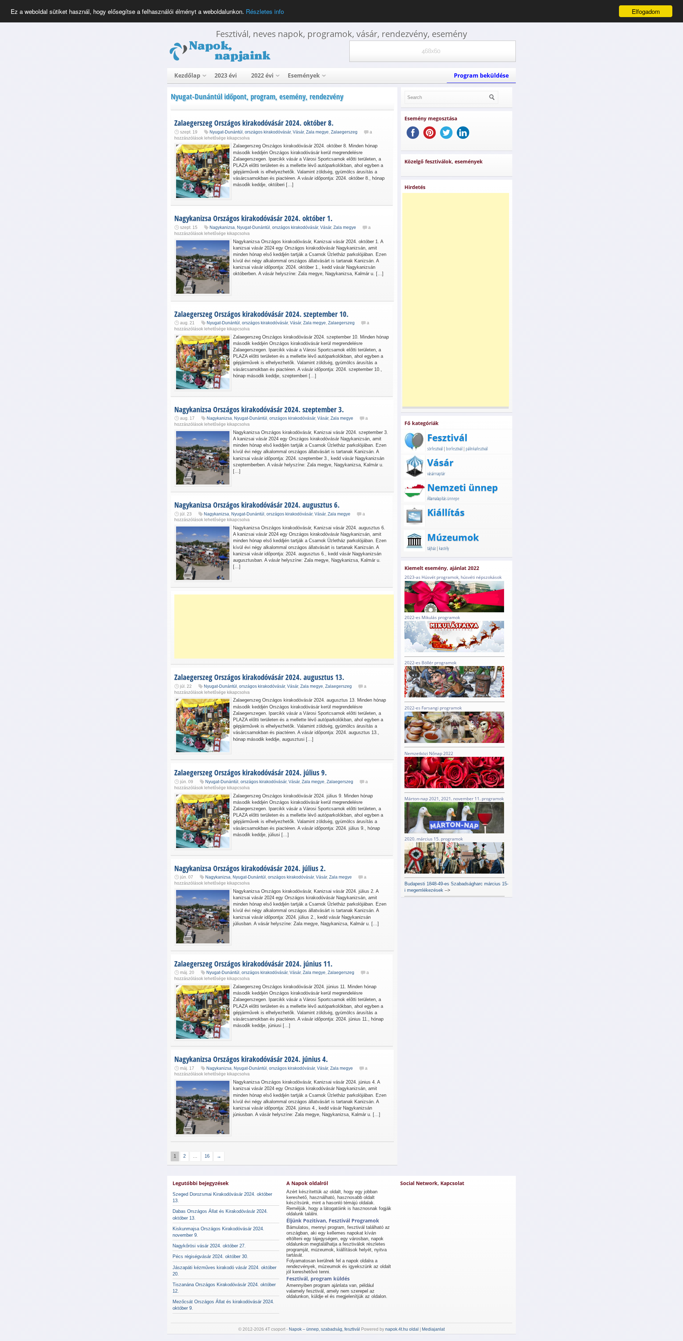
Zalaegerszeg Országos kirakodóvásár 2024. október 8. (254, 123)
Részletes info (265, 11)
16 (207, 1156)
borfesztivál (454, 448)
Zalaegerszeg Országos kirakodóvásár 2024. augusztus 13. (259, 677)
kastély (444, 548)
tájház (431, 548)
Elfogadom (646, 11)
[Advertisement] (288, 626)
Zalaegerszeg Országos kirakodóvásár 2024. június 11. (253, 964)
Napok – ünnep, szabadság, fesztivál (324, 1329)
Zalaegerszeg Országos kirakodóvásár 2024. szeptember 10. (261, 314)
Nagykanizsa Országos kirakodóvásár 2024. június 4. (251, 1059)
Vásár (298, 132)
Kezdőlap (187, 75)
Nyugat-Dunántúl (226, 132)
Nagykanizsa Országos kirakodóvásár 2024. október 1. (253, 218)
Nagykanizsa (222, 227)
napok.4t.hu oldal (402, 1329)
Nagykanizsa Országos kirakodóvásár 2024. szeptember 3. (259, 409)
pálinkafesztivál (477, 448)
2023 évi (226, 75)
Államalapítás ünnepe (443, 498)
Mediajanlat (433, 1329)
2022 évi (262, 75)
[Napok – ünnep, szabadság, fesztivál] (220, 60)
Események (304, 75)
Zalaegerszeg (344, 132)
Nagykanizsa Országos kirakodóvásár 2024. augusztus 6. (257, 505)
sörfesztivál (435, 448)
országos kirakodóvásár (268, 132)
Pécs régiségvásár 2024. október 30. (210, 1256)
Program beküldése (481, 75)
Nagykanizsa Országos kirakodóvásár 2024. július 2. (250, 868)
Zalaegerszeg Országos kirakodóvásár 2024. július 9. (250, 772)
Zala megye (317, 132)
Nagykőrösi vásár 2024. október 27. (209, 1245)
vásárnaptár (436, 473)
